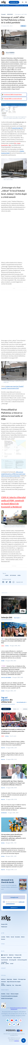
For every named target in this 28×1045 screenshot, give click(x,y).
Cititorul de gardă (22, 960)
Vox (13, 985)
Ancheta (3, 993)
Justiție (3, 937)
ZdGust (3, 968)
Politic (3, 747)
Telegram (7, 1020)
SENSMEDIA (16, 1040)
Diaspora (3, 957)
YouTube (11, 1020)
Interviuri (4, 812)
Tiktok (18, 1024)
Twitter (14, 1024)
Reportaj (8, 985)
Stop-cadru (18, 985)
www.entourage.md (17, 128)
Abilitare (3, 979)
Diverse (3, 939)
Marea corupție (14, 993)
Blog (2, 951)
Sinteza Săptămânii (6, 677)
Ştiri (2, 933)
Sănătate (11, 955)
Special (3, 975)
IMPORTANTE (10, 14)
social (11, 963)
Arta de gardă (12, 960)
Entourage (13, 575)
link (4, 608)
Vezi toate (17, 617)
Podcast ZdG (18, 955)
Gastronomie (4, 960)
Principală (3, 14)
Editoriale (9, 957)
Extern (22, 937)
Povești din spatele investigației (9, 996)
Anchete (3, 985)
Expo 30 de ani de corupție (13, 981)
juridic (2, 963)
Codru (7, 575)
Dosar (2, 660)
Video (3, 944)
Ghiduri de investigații (7, 998)
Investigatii (5, 990)
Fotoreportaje (22, 979)
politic (7, 963)
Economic (17, 937)
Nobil (19, 575)
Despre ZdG (4, 924)
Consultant (4, 962)
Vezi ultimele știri (21, 702)
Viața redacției (17, 957)
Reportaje (9, 979)
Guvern (6, 709)
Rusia (16, 709)
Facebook (16, 1020)
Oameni (15, 979)
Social (7, 645)
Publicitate (4, 926)
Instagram (20, 1020)
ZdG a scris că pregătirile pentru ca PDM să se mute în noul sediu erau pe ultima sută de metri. (13, 474)
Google (9, 1024)
